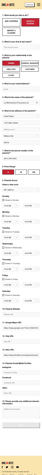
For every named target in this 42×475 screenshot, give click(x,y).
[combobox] (21, 116)
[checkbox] (3, 200)
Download (29, 5)
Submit (21, 425)
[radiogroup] (21, 69)
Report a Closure (11, 31)
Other (4, 388)
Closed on (12, 200)
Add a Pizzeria (11, 21)
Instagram (6, 367)
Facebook (6, 378)
